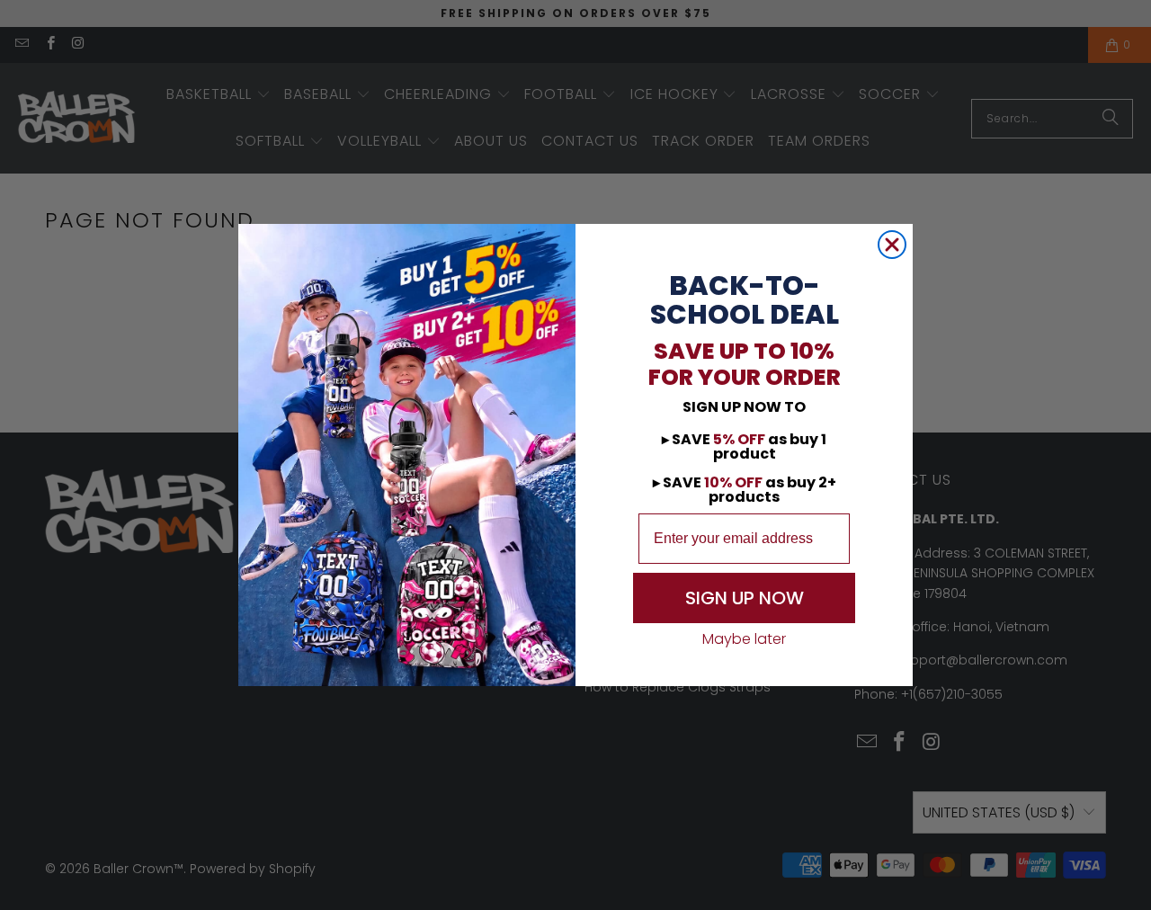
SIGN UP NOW (744, 598)
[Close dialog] (892, 244)
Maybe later (744, 639)
